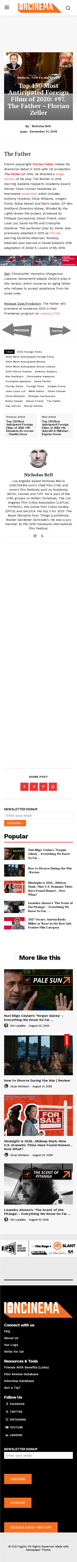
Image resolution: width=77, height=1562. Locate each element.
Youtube (16, 1427)
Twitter (16, 1411)
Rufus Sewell (14, 401)
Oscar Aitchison (19, 1086)
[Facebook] (24, 787)
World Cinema (33, 406)
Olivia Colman (57, 391)
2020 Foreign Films (29, 351)
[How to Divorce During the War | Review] (14, 870)
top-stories (13, 406)
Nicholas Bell (41, 126)
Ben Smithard (14, 376)
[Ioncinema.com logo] (39, 7)
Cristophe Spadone (18, 381)
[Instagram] (35, 535)
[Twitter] (42, 535)
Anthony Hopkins (46, 371)
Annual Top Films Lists (38, 77)
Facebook (17, 1404)
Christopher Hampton (40, 376)
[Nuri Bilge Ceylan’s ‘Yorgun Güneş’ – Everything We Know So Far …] (14, 854)
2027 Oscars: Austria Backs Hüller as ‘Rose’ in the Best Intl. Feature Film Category (50, 923)
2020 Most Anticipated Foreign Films (30, 356)
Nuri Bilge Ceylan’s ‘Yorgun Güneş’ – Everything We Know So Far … (49, 854)
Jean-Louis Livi (15, 391)
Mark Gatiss (37, 391)
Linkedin (16, 1435)
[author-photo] (6, 1025)
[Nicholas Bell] (38, 458)
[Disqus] (38, 602)
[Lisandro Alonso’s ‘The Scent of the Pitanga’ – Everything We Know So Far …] (14, 907)
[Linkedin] (7, 1435)
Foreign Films (35, 386)
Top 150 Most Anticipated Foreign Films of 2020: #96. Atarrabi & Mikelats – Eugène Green (56, 428)
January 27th (50, 313)
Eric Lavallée (18, 1025)
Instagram (18, 1419)
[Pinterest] (43, 787)
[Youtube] (7, 1427)
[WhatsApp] (53, 787)
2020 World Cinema (19, 371)
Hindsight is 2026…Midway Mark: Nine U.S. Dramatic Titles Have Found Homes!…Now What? (50, 889)
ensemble (28, 194)
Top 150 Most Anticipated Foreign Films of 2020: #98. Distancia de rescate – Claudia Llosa (20, 428)
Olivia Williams (15, 396)
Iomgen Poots (57, 386)
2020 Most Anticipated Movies (26, 361)
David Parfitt (42, 381)
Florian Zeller (14, 386)
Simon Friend (34, 401)
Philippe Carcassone (41, 396)
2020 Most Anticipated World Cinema (30, 366)
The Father (54, 401)
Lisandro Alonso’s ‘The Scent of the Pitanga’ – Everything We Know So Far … (50, 907)
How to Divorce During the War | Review (37, 1080)
